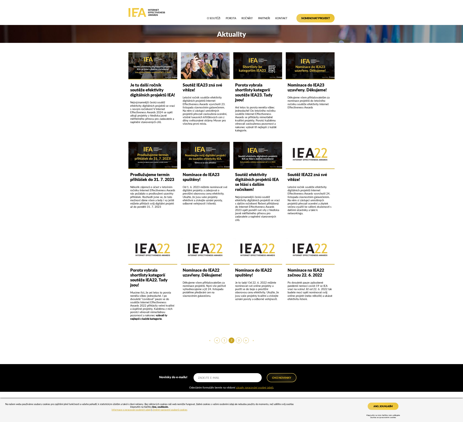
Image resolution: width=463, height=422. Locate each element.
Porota (231, 18)
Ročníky (247, 18)
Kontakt (281, 18)
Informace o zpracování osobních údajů (131, 409)
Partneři (264, 18)
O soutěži (213, 18)
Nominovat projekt (315, 18)
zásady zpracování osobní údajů (254, 387)
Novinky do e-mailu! (173, 377)
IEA (146, 12)
